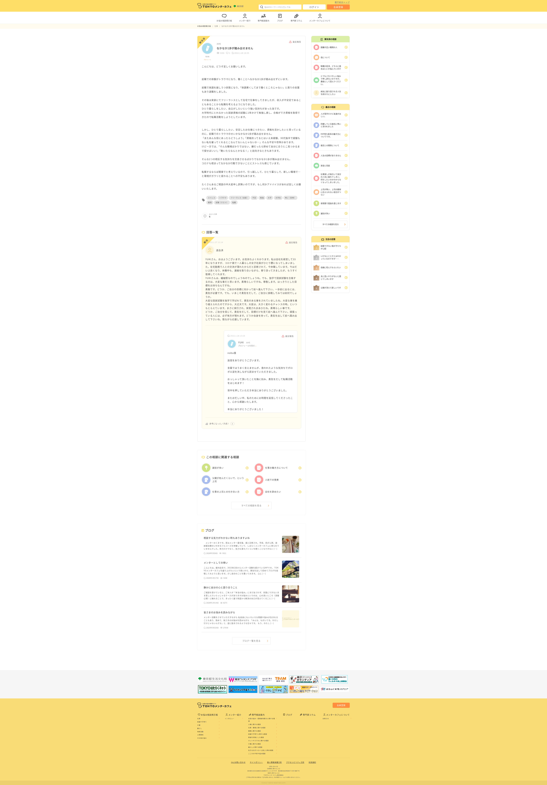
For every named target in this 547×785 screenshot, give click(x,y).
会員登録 (338, 7)
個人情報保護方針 (274, 762)
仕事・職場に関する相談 (257, 728)
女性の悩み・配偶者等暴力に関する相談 (261, 720)
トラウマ (222, 197)
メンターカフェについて (319, 20)
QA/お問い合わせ (238, 762)
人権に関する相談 (254, 724)
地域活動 (200, 732)
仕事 (198, 719)
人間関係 (200, 735)
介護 (198, 725)
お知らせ (326, 719)
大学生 (278, 197)
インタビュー (229, 719)
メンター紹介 (245, 20)
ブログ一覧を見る (251, 640)
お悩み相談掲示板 (224, 20)
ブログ (280, 20)
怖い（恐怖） (290, 197)
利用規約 (312, 762)
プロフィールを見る (246, 346)
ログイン (314, 7)
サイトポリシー (256, 762)
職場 (210, 202)
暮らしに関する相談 (255, 747)
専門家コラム (296, 20)
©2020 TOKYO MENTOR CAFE (274, 783)
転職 (234, 202)
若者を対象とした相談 (256, 737)
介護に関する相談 (254, 744)
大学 (269, 197)
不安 (254, 197)
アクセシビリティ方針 (295, 762)
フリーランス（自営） (239, 197)
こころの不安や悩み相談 (257, 754)
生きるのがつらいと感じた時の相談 (260, 750)
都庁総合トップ (342, 2)
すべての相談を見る (251, 505)
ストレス (211, 197)
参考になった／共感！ (219, 423)
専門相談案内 (263, 20)
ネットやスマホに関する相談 (258, 741)
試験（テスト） (222, 202)
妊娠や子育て (202, 722)
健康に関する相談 (254, 731)
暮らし (199, 728)
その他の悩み (202, 738)
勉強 (262, 197)
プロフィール (207, 59)
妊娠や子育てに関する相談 (257, 734)
